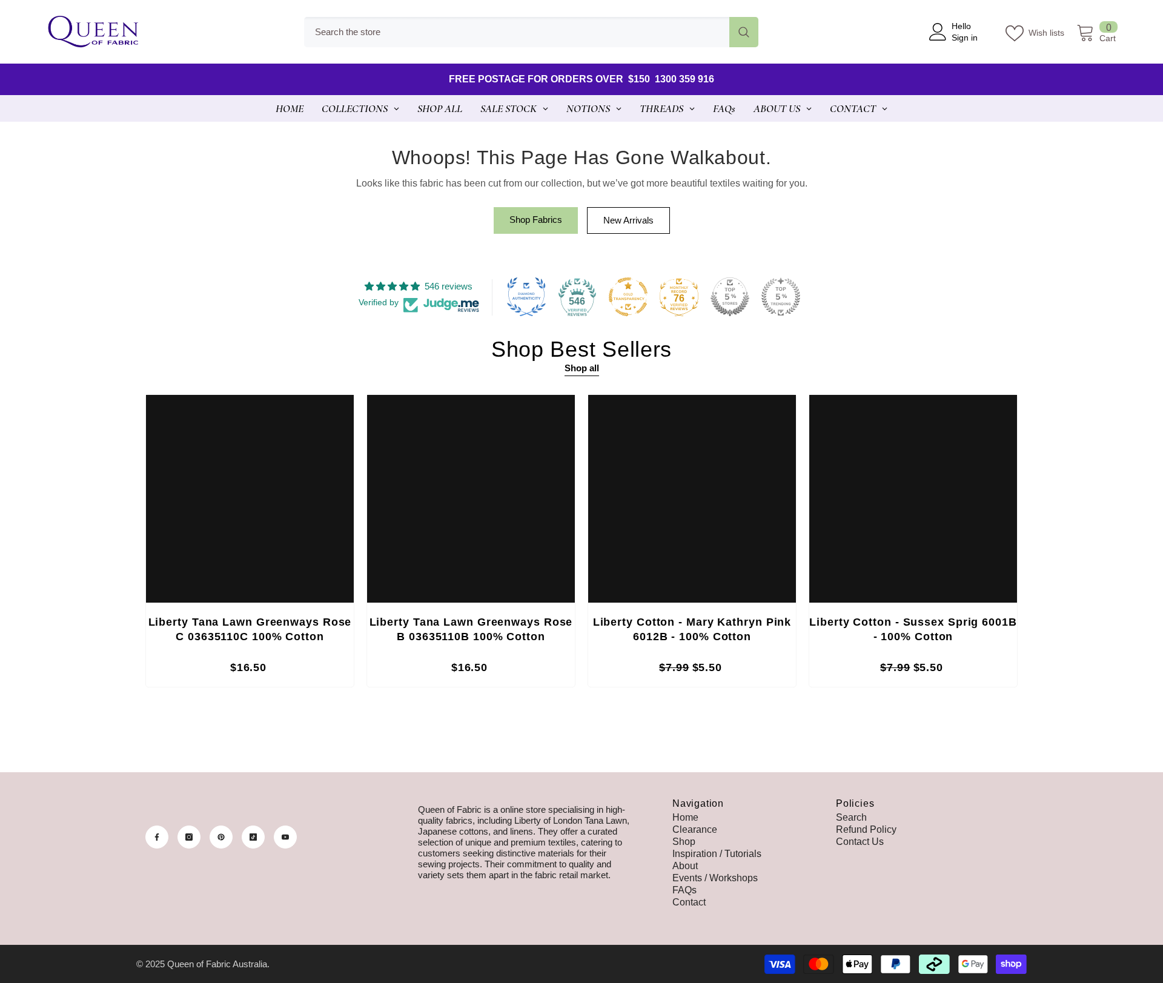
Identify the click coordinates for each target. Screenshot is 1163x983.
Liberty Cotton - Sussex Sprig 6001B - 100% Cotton (913, 629)
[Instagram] (188, 837)
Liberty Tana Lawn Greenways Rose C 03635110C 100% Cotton (250, 629)
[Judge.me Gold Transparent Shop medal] (628, 296)
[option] (249, 543)
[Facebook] (156, 837)
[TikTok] (253, 837)
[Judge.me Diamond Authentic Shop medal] (526, 296)
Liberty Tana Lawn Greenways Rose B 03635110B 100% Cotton (471, 629)
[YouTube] (285, 837)
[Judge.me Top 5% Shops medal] (730, 296)
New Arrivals (628, 220)
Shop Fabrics (535, 219)
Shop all (582, 368)
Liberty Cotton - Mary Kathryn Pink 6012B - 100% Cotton (692, 629)
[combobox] (516, 32)
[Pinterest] (221, 837)
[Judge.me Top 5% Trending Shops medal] (780, 296)
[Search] (531, 32)
